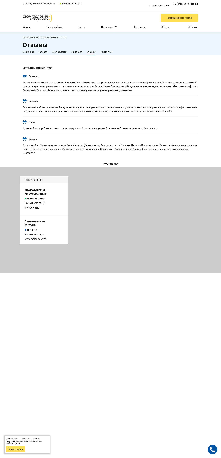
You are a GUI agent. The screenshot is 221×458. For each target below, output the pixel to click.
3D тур (165, 27)
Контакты (139, 27)
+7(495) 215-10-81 (185, 4)
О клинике (107, 27)
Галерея (42, 51)
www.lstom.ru (32, 207)
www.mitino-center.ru (36, 239)
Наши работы (54, 27)
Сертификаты (59, 51)
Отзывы (91, 51)
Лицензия (76, 51)
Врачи (81, 27)
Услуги (26, 27)
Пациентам (106, 51)
